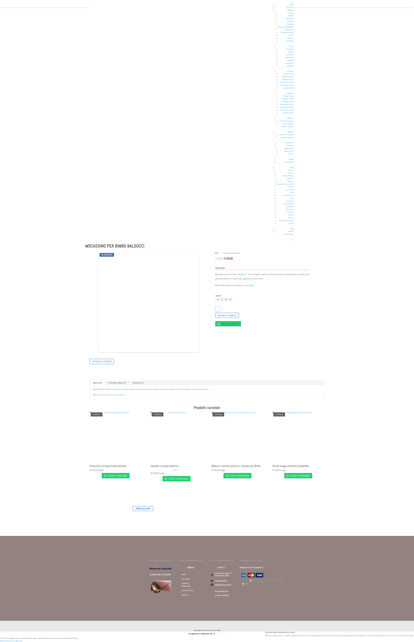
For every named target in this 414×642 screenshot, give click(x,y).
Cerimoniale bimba (286, 85)
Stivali (291, 35)
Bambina (290, 71)
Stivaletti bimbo (287, 102)
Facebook (250, 285)
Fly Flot (291, 187)
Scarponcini (289, 63)
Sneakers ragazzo (287, 137)
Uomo (291, 46)
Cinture (290, 154)
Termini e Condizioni (186, 584)
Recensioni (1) (138, 383)
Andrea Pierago (287, 176)
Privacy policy (188, 591)
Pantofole (290, 60)
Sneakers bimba (287, 77)
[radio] (217, 299)
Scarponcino (289, 30)
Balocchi (290, 181)
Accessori (290, 145)
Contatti (290, 231)
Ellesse (291, 215)
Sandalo (290, 52)
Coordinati (289, 41)
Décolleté (290, 24)
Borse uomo (289, 151)
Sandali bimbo (288, 113)
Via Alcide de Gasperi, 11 (223, 573)
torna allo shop (143, 508)
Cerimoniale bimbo (286, 104)
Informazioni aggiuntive (117, 383)
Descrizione (97, 383)
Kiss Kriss (290, 201)
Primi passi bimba (286, 82)
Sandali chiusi (288, 74)
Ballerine (290, 38)
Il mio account (288, 234)
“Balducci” (242, 274)
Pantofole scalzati (287, 32)
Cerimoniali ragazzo (286, 135)
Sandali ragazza (287, 124)
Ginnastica (289, 143)
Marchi (290, 170)
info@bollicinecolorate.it (223, 585)
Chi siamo (289, 7)
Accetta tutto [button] (9, 641)
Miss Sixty (289, 209)
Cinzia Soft (289, 190)
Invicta (291, 223)
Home (291, 4)
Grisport (290, 218)
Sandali (290, 16)
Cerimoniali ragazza (286, 121)
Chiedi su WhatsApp (229, 323)
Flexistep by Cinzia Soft (285, 184)
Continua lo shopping (102, 361)
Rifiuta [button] (2, 641)
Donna (291, 13)
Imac (291, 192)
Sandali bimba (288, 88)
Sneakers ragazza (287, 126)
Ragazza (290, 118)
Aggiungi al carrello (227, 315)
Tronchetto (289, 18)
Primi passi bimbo (286, 110)
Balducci (290, 178)
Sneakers (290, 66)
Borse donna (288, 148)
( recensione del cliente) (231, 253)
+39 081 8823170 (221, 581)
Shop (291, 167)
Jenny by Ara (288, 195)
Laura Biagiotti (288, 204)
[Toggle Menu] (292, 2)
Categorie (290, 10)
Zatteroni (290, 21)
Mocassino (289, 57)
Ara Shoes (289, 206)
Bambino (290, 93)
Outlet (291, 159)
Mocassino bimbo (287, 107)
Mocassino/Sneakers (286, 27)
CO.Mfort (290, 212)
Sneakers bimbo (287, 99)
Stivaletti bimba (287, 79)
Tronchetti (289, 49)
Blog (291, 229)
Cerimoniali (289, 55)
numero (218, 296)
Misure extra (288, 162)
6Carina (290, 173)
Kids (291, 198)
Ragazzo (290, 132)
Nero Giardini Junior (286, 220)
